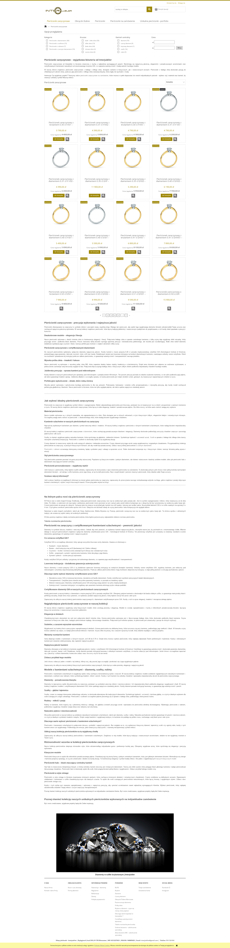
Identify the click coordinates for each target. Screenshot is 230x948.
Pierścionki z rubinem (52, 449)
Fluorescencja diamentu (123, 902)
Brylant (117, 891)
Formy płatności (73, 891)
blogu (107, 482)
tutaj (86, 661)
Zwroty (93, 896)
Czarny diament (120, 896)
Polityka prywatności (98, 899)
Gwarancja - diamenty (98, 888)
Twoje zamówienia (145, 888)
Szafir (152, 437)
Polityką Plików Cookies (102, 945)
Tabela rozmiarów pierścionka (57, 521)
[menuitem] (58, 21)
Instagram (165, 891)
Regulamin (94, 891)
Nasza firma (48, 888)
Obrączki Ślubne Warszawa (124, 899)
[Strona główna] (58, 10)
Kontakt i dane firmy (51, 891)
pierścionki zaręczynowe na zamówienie (94, 75)
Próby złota (118, 905)
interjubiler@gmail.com (149, 940)
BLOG (117, 888)
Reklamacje (95, 894)
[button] (67, 139)
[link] (57, 41)
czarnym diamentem (144, 445)
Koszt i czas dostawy (74, 888)
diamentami (88, 431)
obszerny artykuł (92, 653)
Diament (118, 894)
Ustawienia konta (144, 891)
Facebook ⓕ (166, 888)
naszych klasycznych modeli (166, 759)
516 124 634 (170, 940)
